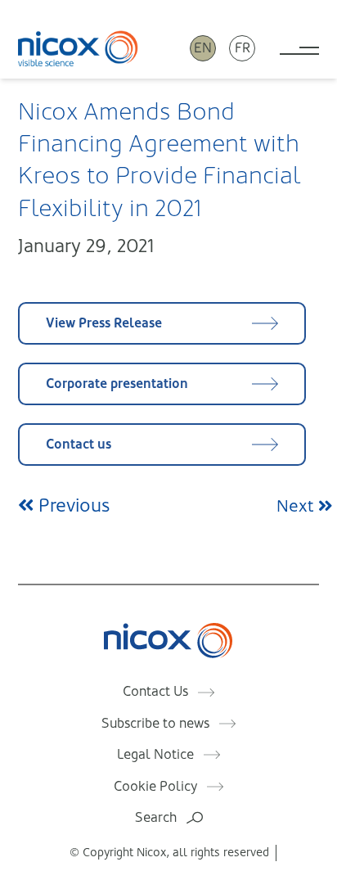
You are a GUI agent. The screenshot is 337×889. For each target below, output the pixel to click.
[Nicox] (78, 48)
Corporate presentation (117, 383)
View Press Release (104, 323)
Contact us (78, 444)
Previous (72, 505)
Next (297, 506)
